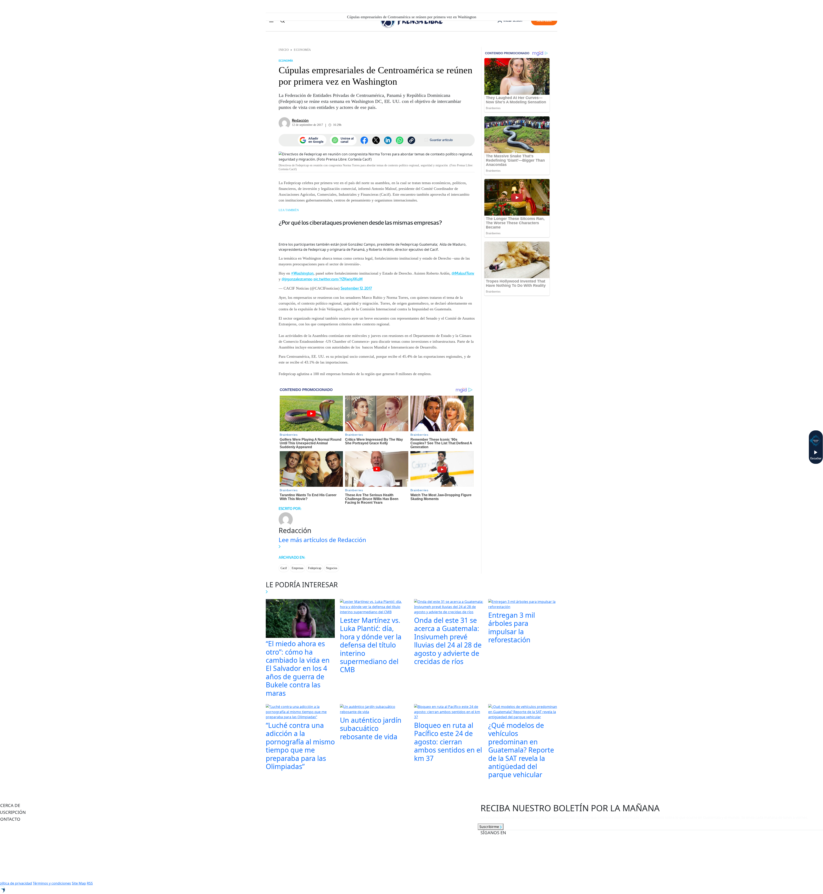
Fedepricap (314, 568)
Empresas (297, 568)
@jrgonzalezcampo (297, 279)
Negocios (331, 568)
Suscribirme (489, 826)
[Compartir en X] (376, 140)
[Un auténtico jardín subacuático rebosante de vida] (374, 709)
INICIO (284, 49)
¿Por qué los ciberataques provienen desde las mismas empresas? (360, 222)
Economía (302, 49)
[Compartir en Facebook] (364, 140)
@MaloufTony (463, 273)
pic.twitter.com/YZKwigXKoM (338, 279)
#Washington (302, 273)
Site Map (79, 883)
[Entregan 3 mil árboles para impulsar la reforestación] (522, 604)
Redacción (300, 120)
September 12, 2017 (356, 288)
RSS (90, 883)
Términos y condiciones (52, 883)
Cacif (284, 568)
